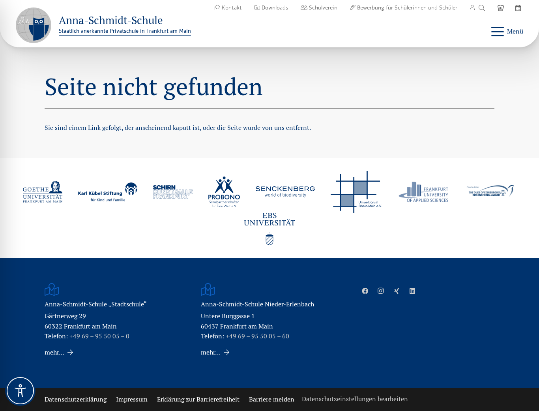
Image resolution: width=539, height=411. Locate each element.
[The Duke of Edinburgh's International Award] (490, 192)
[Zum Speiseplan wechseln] (502, 8)
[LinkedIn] (412, 291)
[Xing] (396, 291)
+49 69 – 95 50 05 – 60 (257, 336)
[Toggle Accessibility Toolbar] (20, 390)
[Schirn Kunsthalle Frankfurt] (173, 191)
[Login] (472, 7)
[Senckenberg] (285, 191)
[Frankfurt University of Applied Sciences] (423, 192)
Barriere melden (271, 399)
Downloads (274, 7)
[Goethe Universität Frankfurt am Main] (42, 192)
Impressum (132, 399)
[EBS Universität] (269, 229)
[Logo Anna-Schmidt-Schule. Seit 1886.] (33, 25)
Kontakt (231, 7)
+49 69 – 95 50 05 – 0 (99, 336)
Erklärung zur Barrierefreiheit (198, 399)
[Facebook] (365, 291)
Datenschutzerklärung (76, 399)
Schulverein (322, 7)
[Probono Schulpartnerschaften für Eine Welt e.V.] (224, 191)
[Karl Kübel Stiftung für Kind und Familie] (107, 191)
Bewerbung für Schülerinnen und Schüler (406, 7)
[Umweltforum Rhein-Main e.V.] (356, 192)
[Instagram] (381, 291)
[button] (481, 8)
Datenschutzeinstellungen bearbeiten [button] (355, 399)
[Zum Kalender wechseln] (519, 8)
